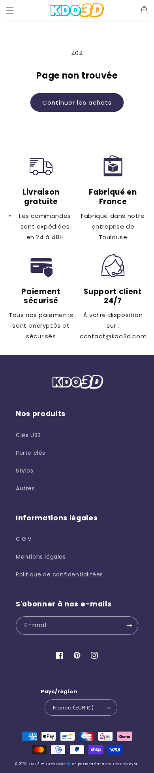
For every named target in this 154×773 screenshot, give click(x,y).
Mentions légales (41, 557)
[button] (10, 10)
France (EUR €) (73, 707)
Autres (25, 488)
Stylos (25, 471)
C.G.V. (24, 539)
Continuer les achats (77, 102)
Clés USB (28, 435)
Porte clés (30, 453)
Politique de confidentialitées (59, 574)
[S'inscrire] (129, 625)
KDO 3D (35, 764)
